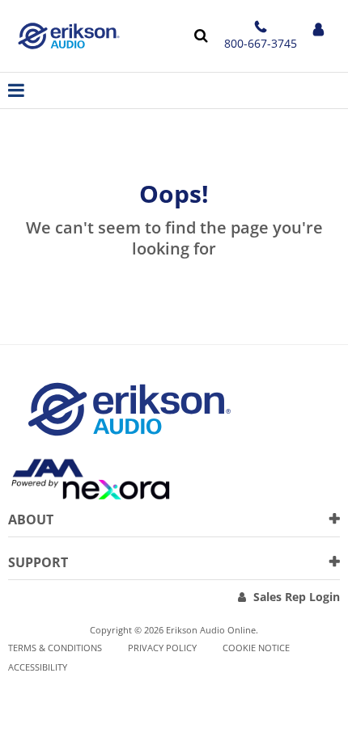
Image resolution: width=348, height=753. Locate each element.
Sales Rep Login (296, 596)
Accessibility (37, 667)
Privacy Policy (162, 648)
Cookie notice (256, 648)
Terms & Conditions (55, 648)
